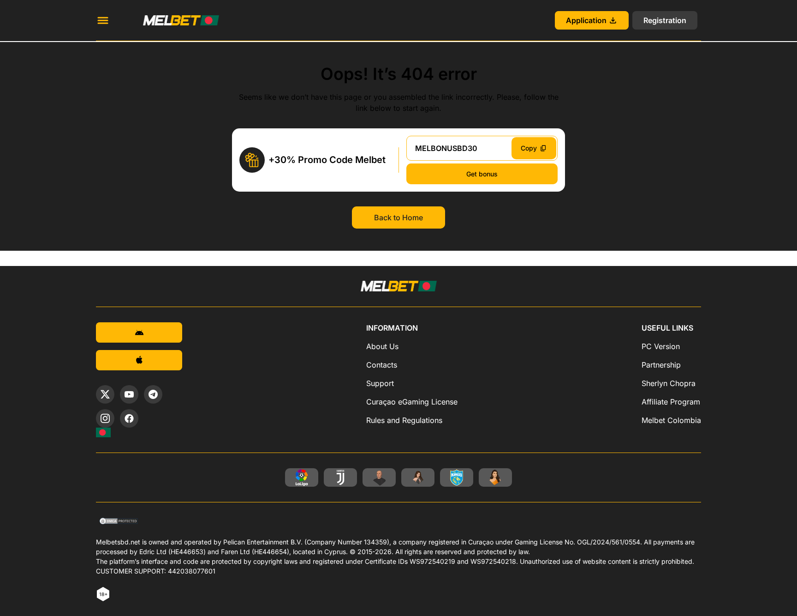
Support (380, 383)
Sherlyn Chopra (669, 383)
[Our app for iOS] (139, 360)
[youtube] (129, 394)
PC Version (661, 346)
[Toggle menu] (103, 20)
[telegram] (153, 394)
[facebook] (129, 418)
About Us (382, 346)
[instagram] (105, 418)
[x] (105, 394)
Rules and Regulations (404, 420)
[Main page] (170, 20)
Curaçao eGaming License (412, 401)
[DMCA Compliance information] (119, 522)
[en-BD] (103, 432)
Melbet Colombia (671, 420)
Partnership (661, 364)
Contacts (381, 364)
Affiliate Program (671, 401)
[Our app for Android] (139, 332)
